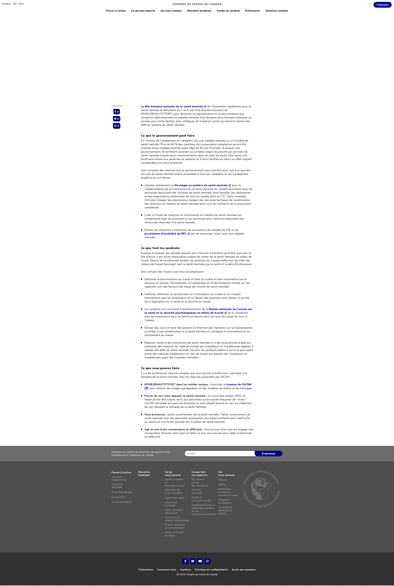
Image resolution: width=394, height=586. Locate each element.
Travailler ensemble (197, 491)
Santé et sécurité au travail (174, 534)
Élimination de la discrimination (173, 491)
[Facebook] (185, 561)
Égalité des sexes (174, 497)
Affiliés (222, 484)
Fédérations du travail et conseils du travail (227, 492)
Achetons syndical (277, 10)
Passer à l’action (116, 10)
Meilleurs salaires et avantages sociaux (175, 482)
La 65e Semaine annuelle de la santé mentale (172, 106)
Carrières (185, 569)
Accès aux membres (244, 569)
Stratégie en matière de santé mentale (201, 185)
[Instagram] (207, 561)
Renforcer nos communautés (201, 499)
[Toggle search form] (371, 5)
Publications (146, 569)
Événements (252, 10)
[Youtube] (200, 561)
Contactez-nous (166, 569)
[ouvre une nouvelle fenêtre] (116, 111)
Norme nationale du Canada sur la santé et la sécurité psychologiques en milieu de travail (198, 311)
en (14, 4)
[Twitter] (193, 561)
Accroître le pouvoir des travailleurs (200, 482)
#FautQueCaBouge (122, 492)
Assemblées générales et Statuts (225, 510)
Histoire (222, 479)
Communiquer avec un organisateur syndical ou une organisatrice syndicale (204, 509)
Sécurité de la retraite (171, 504)
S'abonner (383, 4)
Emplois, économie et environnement (175, 526)
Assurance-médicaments (119, 478)
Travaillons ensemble (117, 486)
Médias (6, 4)
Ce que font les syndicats (199, 473)
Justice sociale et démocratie (174, 511)
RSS (21, 4)
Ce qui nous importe (143, 10)
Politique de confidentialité (211, 569)
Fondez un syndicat (228, 10)
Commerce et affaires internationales (177, 519)
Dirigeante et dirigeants (225, 501)
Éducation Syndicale (199, 10)
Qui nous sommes (171, 10)
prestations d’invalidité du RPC (166, 233)
